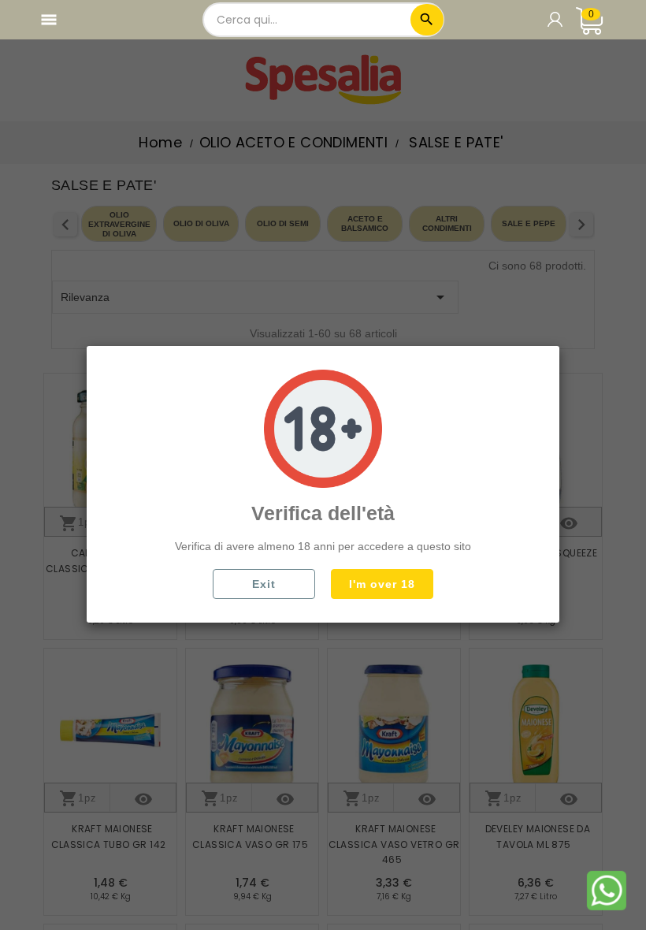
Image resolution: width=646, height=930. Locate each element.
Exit (264, 584)
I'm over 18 (382, 584)
